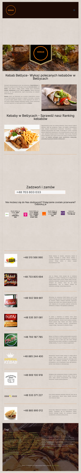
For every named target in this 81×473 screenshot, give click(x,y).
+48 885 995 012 (33, 410)
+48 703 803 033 (28, 192)
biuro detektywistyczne (32, 434)
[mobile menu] (74, 10)
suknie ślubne (30, 444)
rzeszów (35, 442)
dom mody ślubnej (34, 436)
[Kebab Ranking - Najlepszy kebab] (11, 10)
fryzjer (12, 437)
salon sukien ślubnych (10, 444)
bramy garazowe (18, 436)
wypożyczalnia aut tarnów (11, 452)
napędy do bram (28, 441)
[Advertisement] (40, 30)
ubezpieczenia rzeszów (31, 447)
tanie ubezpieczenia (17, 446)
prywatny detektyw (16, 442)
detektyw (26, 436)
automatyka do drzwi (13, 434)
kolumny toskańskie (29, 439)
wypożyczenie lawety (21, 454)
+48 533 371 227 (33, 395)
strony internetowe (21, 444)
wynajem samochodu (9, 451)
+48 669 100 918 (33, 375)
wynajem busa (24, 449)
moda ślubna (20, 441)
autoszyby (22, 434)
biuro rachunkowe (9, 436)
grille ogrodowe (27, 437)
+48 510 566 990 (33, 257)
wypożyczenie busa (9, 454)
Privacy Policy (55, 465)
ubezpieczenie (8, 449)
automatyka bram (23, 432)
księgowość (13, 441)
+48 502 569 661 (33, 297)
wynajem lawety (33, 449)
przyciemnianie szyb (27, 442)
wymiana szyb (16, 449)
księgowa (6, 441)
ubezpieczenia (27, 446)
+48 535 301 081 (33, 317)
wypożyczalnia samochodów (26, 452)
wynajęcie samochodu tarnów (23, 451)
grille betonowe (18, 437)
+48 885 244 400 (33, 356)
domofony (6, 437)
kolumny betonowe (18, 439)
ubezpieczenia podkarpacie (16, 447)
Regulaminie (52, 447)
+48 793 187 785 (33, 336)
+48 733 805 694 (33, 276)
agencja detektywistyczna (11, 432)
